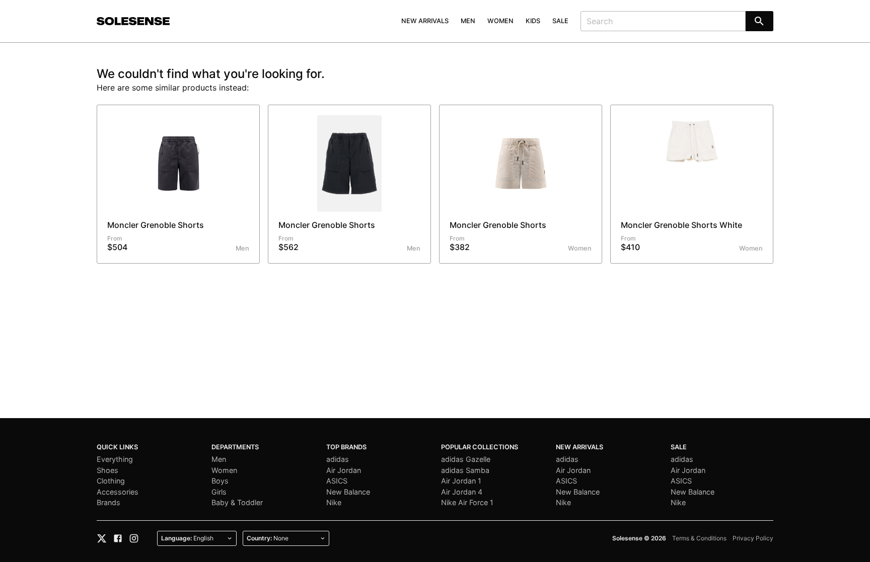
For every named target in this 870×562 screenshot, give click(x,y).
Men (468, 21)
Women (500, 21)
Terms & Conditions (699, 538)
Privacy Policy (753, 538)
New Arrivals (425, 21)
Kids (533, 21)
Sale (560, 21)
